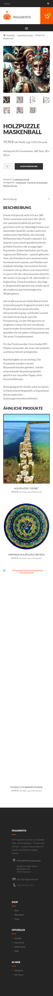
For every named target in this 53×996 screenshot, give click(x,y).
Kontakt (17, 938)
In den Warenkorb (28, 166)
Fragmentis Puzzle (25, 35)
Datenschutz (19, 947)
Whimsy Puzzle (10, 186)
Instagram (18, 970)
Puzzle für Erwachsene (37, 182)
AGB (16, 951)
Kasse (16, 919)
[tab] (26, 199)
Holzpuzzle (21, 182)
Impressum (19, 943)
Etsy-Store (18, 975)
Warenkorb (19, 915)
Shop (16, 910)
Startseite (11, 35)
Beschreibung (10, 199)
